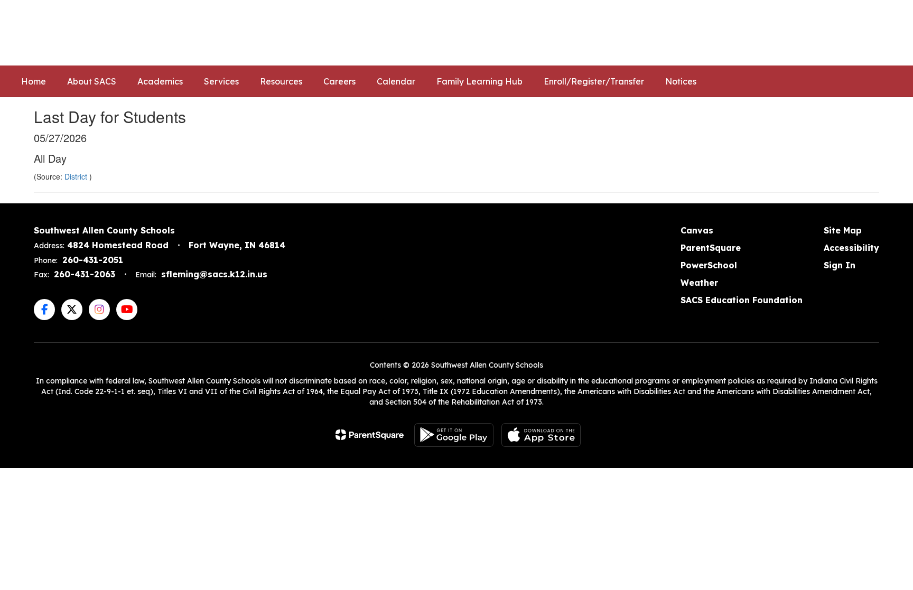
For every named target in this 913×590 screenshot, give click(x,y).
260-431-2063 (84, 274)
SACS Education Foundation (742, 300)
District (76, 176)
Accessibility (851, 247)
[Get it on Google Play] (453, 435)
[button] (719, 32)
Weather (699, 282)
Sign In (839, 265)
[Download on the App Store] (541, 435)
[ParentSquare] (369, 435)
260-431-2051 (92, 260)
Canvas (697, 230)
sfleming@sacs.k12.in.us (214, 274)
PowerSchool (709, 265)
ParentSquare (711, 247)
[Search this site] (886, 32)
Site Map (843, 230)
